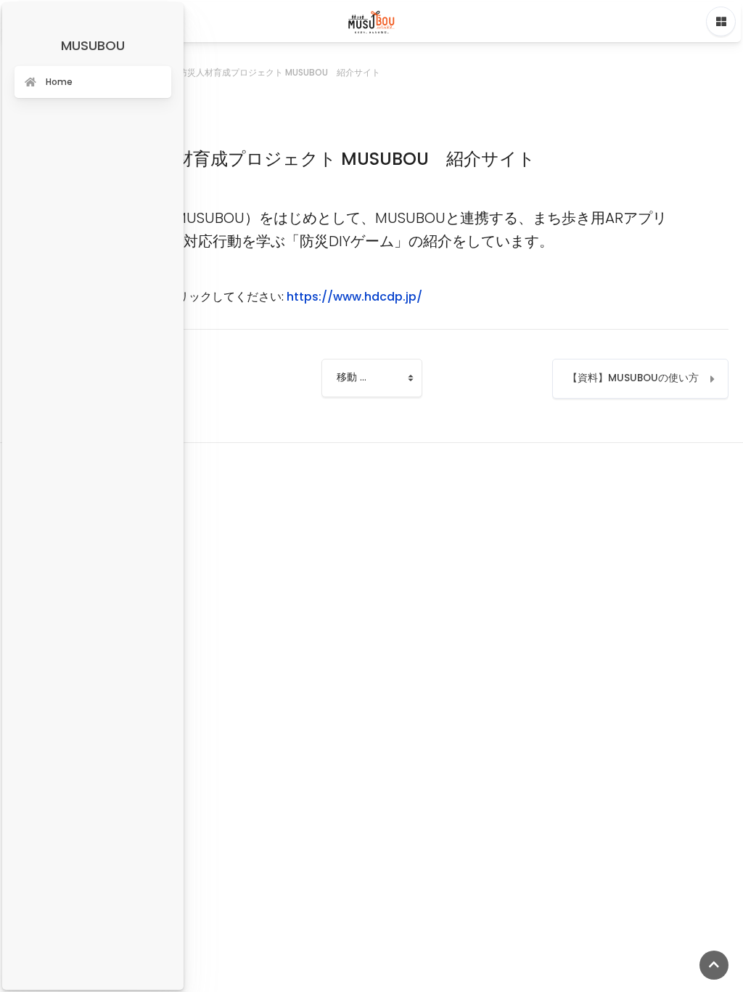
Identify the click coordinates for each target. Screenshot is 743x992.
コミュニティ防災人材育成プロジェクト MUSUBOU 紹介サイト (253, 72)
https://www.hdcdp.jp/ (354, 296)
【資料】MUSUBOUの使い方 (633, 378)
